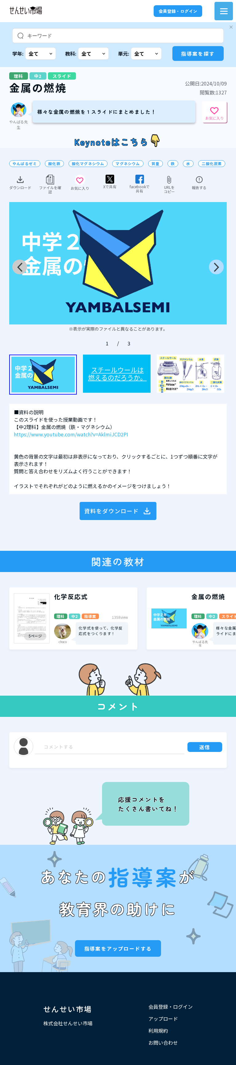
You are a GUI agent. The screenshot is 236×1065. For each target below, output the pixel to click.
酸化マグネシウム (88, 163)
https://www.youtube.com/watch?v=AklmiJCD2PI (71, 434)
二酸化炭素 (212, 163)
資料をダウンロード (111, 511)
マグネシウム (128, 163)
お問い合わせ (163, 1042)
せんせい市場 (67, 1008)
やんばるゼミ (25, 163)
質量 (155, 163)
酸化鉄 (54, 163)
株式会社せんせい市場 (67, 1023)
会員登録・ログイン (178, 11)
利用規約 (158, 1030)
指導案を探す (198, 53)
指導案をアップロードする (118, 948)
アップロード (163, 1018)
